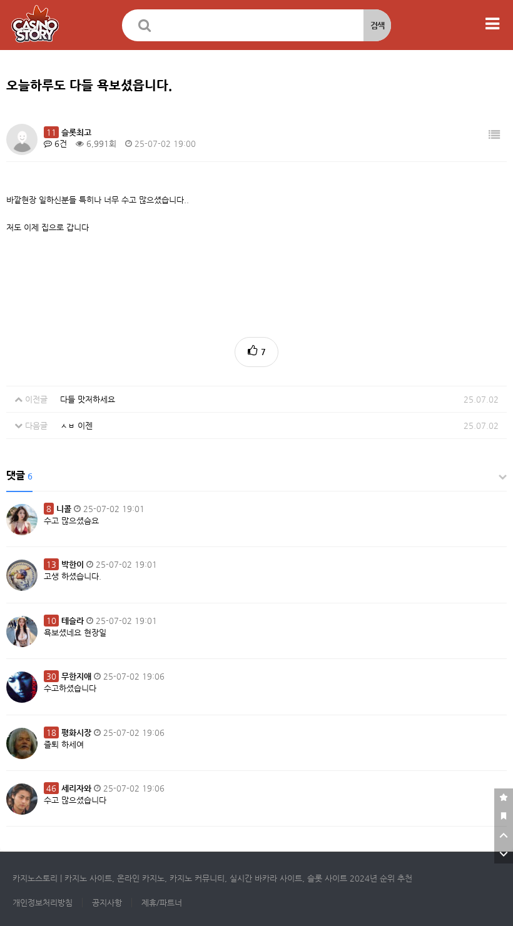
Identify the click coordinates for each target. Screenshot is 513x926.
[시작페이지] (503, 816)
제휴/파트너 (161, 902)
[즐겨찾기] (503, 797)
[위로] (503, 835)
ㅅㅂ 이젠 (76, 425)
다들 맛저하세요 (87, 399)
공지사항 (107, 902)
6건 (59, 143)
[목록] (494, 135)
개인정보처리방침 (43, 902)
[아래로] (503, 854)
